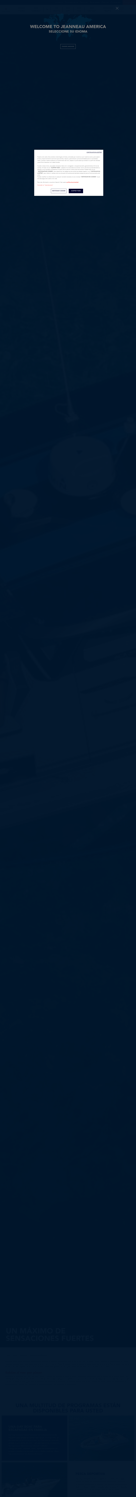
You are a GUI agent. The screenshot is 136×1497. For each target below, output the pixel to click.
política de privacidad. (73, 182)
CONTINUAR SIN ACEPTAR (94, 152)
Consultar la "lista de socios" (45, 185)
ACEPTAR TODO (76, 191)
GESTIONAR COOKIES (58, 191)
